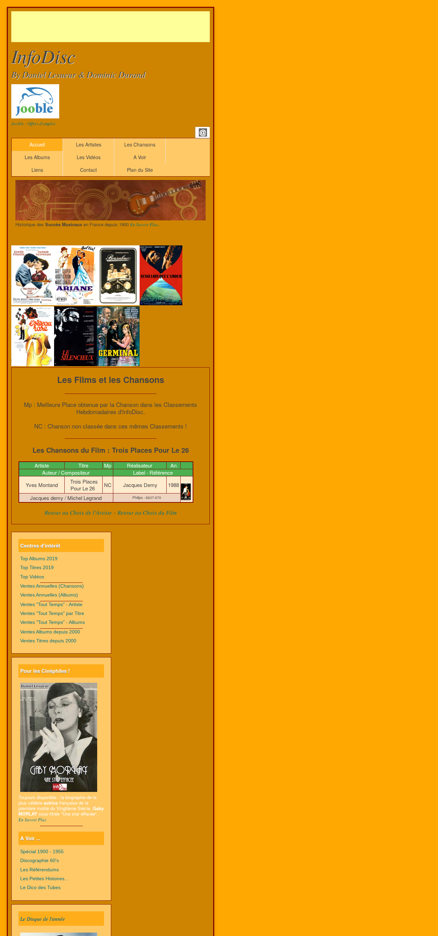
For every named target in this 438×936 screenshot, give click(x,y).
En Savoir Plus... (145, 224)
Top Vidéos (32, 576)
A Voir (139, 157)
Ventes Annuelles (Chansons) (52, 586)
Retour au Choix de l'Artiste (78, 512)
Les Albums (37, 157)
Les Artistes (88, 144)
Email (203, 132)
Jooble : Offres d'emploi (33, 123)
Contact (88, 169)
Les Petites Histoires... (44, 878)
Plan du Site (140, 169)
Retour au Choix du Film (147, 512)
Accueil (37, 144)
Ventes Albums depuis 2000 (50, 631)
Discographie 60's (39, 860)
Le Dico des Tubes (40, 887)
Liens (37, 169)
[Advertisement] (135, 26)
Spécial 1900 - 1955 (42, 851)
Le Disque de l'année (42, 918)
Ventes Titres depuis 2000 (48, 640)
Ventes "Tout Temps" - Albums (52, 622)
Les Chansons (139, 144)
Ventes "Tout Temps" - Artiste (51, 604)
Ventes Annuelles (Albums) (49, 595)
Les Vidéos (89, 157)
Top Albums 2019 (38, 558)
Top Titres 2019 (37, 567)
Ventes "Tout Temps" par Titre (52, 613)
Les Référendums (39, 869)
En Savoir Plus (32, 820)
